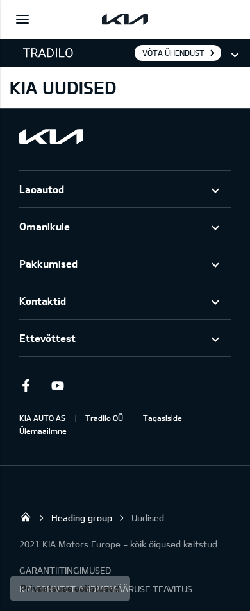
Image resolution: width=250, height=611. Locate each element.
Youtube (57, 385)
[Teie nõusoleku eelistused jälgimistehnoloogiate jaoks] (70, 588)
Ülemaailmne (43, 430)
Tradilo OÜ (104, 417)
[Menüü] (22, 19)
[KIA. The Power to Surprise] (51, 136)
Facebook (25, 385)
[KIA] (125, 19)
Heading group (81, 517)
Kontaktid (42, 301)
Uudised (147, 517)
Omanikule (44, 226)
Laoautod (41, 189)
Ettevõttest (47, 338)
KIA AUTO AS (42, 417)
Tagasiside (162, 417)
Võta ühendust (173, 52)
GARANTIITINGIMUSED (65, 570)
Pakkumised (48, 263)
